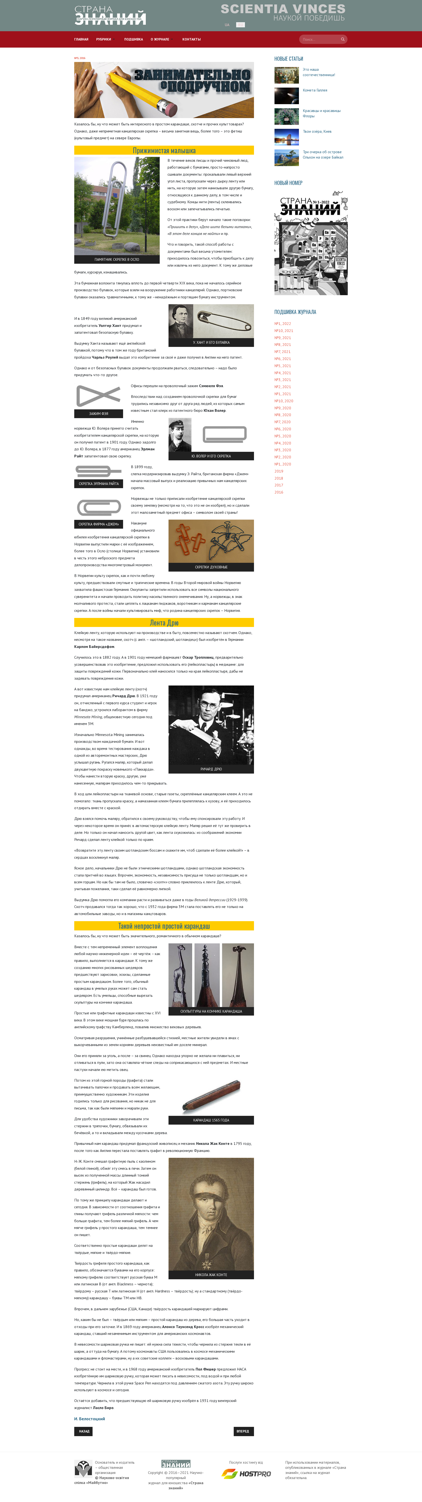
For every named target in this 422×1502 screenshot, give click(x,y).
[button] (106, 39)
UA (227, 24)
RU (240, 24)
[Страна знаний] (110, 15)
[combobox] (323, 39)
